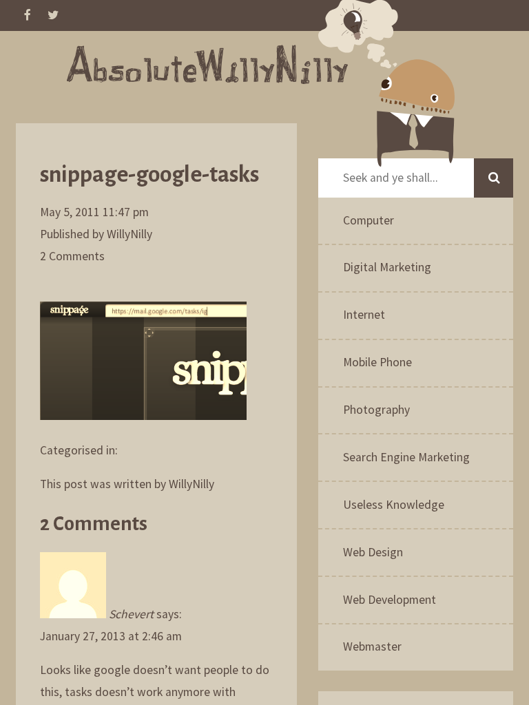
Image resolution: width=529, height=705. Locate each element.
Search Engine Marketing (406, 457)
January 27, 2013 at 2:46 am (111, 636)
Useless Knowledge (393, 504)
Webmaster (372, 646)
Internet (364, 314)
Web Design (373, 552)
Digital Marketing (387, 267)
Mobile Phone (377, 362)
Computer (368, 220)
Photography (376, 409)
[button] (493, 178)
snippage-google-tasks (149, 174)
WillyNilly (129, 234)
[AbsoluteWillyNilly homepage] (207, 68)
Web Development (389, 599)
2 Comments (72, 256)
